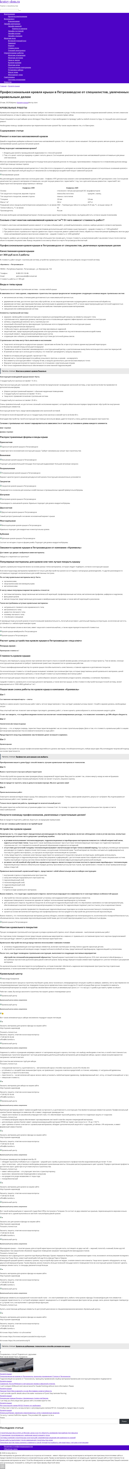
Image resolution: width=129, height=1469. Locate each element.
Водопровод (9, 19)
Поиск (2, 1418)
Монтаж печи (14, 65)
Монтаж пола (10, 38)
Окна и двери (14, 60)
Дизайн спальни (15, 36)
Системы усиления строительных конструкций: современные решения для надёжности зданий (37, 1438)
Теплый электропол (16, 50)
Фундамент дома (15, 75)
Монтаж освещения (16, 55)
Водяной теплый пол (17, 41)
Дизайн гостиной (15, 31)
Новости (7, 82)
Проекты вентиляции (17, 16)
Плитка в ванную (19, 29)
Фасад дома (13, 72)
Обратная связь (11, 1449)
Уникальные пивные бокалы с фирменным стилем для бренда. (24, 1398)
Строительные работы (14, 53)
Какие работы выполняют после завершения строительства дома (26, 1440)
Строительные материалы (19, 67)
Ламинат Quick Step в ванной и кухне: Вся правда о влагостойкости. (26, 1391)
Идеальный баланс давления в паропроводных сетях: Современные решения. (30, 1413)
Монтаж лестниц (15, 58)
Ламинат (12, 43)
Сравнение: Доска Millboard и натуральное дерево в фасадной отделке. (27, 1384)
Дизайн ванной (15, 26)
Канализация (14, 21)
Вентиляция (9, 14)
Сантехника (9, 77)
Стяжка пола (13, 48)
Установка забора (15, 70)
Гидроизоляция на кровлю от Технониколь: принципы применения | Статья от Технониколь (35, 1376)
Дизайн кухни (14, 33)
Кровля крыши (14, 63)
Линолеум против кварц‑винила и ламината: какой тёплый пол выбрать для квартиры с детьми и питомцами (44, 1442)
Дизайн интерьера (12, 24)
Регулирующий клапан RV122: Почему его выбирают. (20, 1405)
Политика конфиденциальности (18, 1447)
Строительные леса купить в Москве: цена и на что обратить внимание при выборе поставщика (39, 1433)
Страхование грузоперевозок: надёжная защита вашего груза (25, 1435)
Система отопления (16, 80)
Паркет (11, 46)
